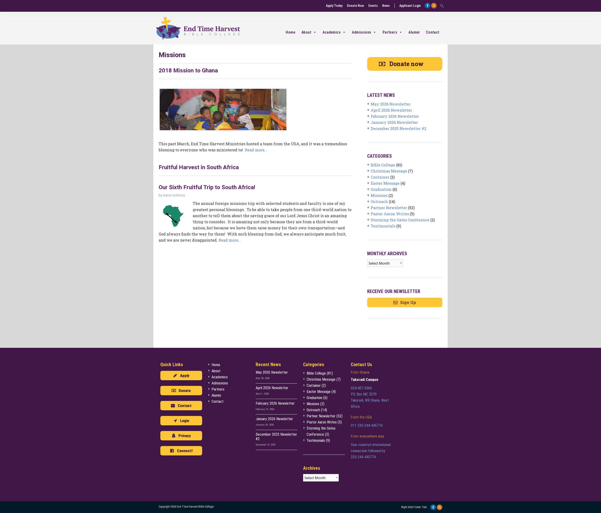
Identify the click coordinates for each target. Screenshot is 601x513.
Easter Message (385, 183)
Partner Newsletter (389, 207)
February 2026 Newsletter (395, 116)
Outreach (379, 201)
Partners (390, 32)
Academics (332, 32)
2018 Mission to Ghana (188, 70)
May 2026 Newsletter (391, 104)
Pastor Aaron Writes (390, 213)
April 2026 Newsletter (391, 110)
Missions (379, 195)
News (386, 5)
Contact (432, 32)
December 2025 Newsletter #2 (398, 128)
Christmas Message (389, 170)
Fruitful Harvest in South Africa (199, 167)
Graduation (381, 189)
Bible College (383, 164)
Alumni (414, 32)
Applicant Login (410, 6)
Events (373, 5)
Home (290, 32)
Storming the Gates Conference (400, 219)
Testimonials (383, 225)
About (306, 32)
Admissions (361, 32)
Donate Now (355, 5)
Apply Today (334, 5)
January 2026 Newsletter (394, 122)
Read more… (256, 149)
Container (380, 177)
